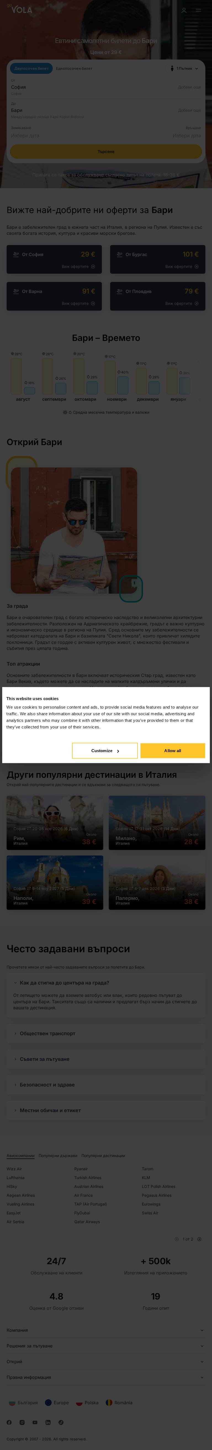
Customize (101, 750)
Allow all (172, 750)
